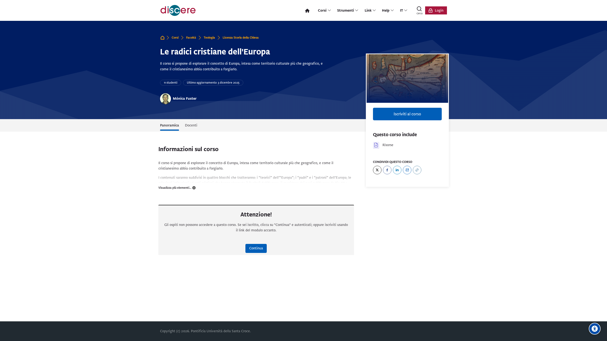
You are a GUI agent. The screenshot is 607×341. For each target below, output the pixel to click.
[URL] (417, 170)
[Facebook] (387, 170)
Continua (256, 248)
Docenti (191, 125)
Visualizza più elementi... (174, 188)
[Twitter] (377, 170)
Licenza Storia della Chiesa (241, 38)
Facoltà (191, 38)
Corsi (175, 38)
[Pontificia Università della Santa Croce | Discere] (178, 10)
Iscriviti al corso (407, 114)
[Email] (407, 170)
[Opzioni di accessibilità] (595, 329)
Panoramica (169, 125)
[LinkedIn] (397, 170)
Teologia (209, 38)
